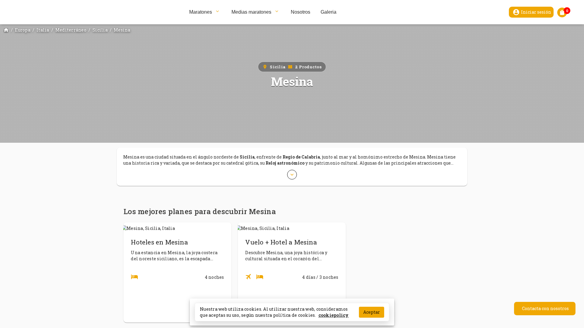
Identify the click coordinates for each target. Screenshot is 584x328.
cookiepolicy (333, 315)
